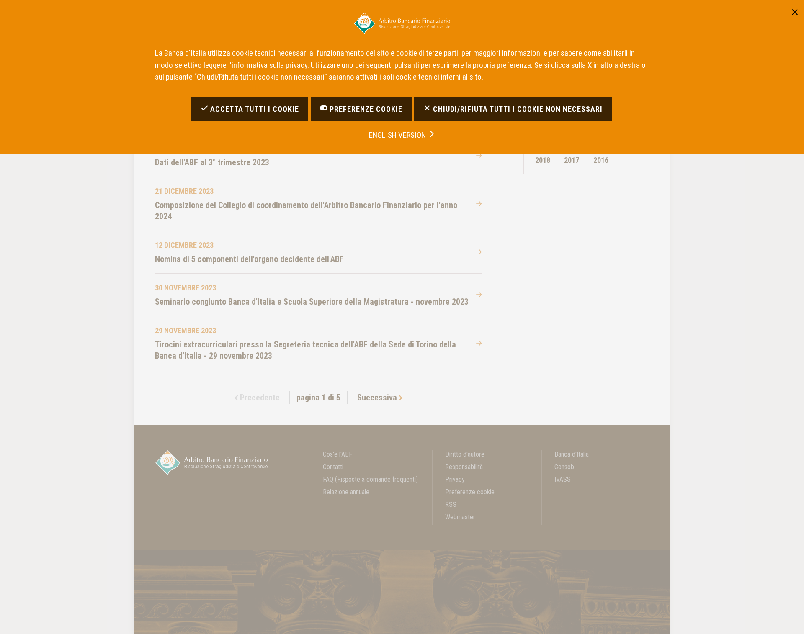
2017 (571, 160)
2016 (600, 160)
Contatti (333, 467)
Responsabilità (464, 467)
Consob (564, 467)
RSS (450, 504)
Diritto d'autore (464, 454)
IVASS (562, 479)
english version (398, 135)
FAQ (370, 479)
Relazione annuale (346, 492)
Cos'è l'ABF (337, 454)
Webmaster (460, 517)
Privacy (455, 479)
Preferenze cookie (470, 492)
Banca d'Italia (571, 454)
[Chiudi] (795, 10)
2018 (542, 160)
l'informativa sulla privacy (267, 65)
